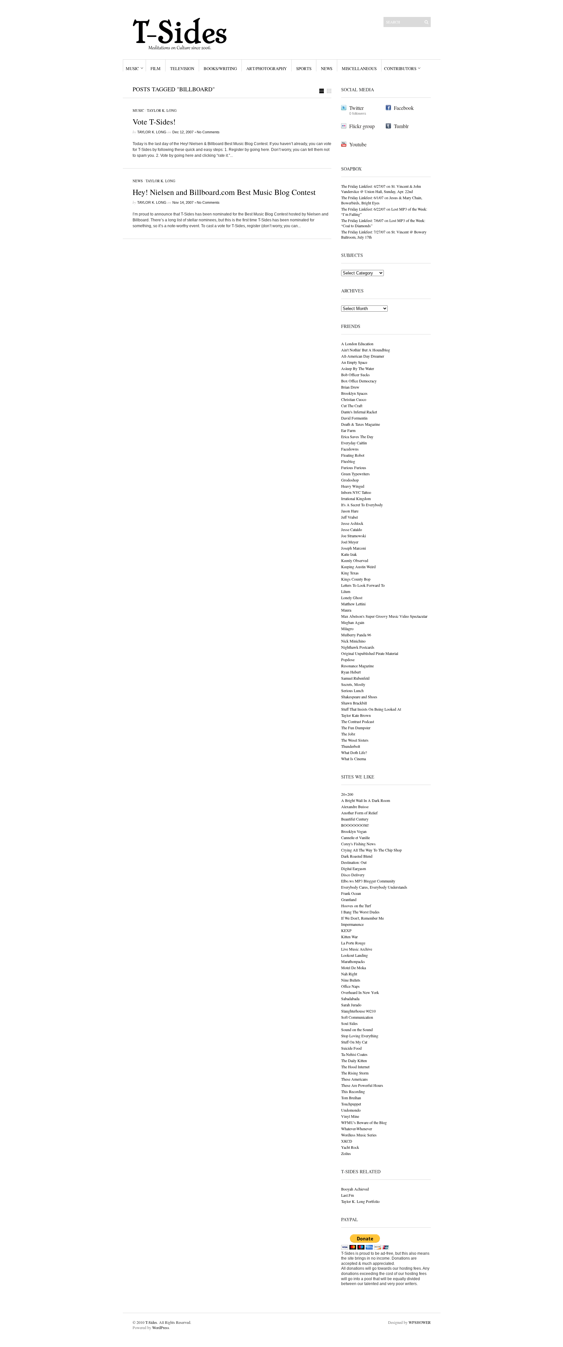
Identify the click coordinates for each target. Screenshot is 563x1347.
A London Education (357, 343)
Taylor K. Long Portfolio (360, 1201)
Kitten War (349, 936)
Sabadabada (350, 998)
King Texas (350, 572)
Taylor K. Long (162, 110)
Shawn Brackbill (354, 702)
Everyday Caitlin (354, 442)
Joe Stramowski (353, 535)
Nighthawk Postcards (357, 647)
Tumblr (401, 126)
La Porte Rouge (353, 942)
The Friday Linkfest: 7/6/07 (362, 220)
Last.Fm (347, 1195)
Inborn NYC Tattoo (356, 492)
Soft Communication (357, 1017)
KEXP (346, 930)
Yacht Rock (350, 1147)
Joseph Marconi (353, 548)
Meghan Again (352, 622)
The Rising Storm (354, 1072)
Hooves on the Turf (356, 905)
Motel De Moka (353, 967)
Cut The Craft (351, 405)
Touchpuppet (351, 1103)
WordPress (160, 1327)
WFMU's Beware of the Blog (364, 1122)
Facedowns (350, 448)
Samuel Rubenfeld (355, 678)
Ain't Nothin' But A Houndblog (365, 349)
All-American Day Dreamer (362, 356)
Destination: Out (354, 862)
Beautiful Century (354, 819)
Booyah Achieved (355, 1189)
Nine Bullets (350, 980)
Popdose (347, 659)
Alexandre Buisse (354, 806)
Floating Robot (352, 455)
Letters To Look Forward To (363, 585)
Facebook (404, 107)
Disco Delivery (353, 874)
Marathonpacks (353, 961)
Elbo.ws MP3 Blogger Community (368, 880)
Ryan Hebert (351, 671)
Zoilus (346, 1153)
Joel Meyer (349, 541)
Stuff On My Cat (354, 1041)
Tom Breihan (351, 1097)
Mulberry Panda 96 (356, 634)
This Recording (353, 1091)
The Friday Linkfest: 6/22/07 (363, 209)
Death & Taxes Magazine (360, 424)
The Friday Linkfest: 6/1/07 (362, 197)
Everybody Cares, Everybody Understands (374, 887)
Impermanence (352, 924)
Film (156, 68)
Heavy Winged (352, 486)
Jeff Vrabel (349, 517)
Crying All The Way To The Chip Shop (371, 849)
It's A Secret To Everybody (362, 504)
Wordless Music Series (359, 1134)
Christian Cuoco (353, 399)
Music (132, 68)
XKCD (346, 1141)
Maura (346, 610)
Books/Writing (220, 68)
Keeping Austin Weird (358, 566)
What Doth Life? (354, 752)
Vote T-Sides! (154, 121)
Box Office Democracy (359, 380)
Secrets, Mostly (353, 684)
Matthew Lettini (353, 603)
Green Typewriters (355, 473)
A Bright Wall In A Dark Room (365, 800)
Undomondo (351, 1110)
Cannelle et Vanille (355, 837)
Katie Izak (349, 554)
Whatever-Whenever (356, 1128)
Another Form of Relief (359, 812)
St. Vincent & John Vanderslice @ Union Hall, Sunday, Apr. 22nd (381, 189)
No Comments (208, 132)
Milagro (347, 628)
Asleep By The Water (357, 368)
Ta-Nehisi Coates (354, 1054)
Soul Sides (349, 1023)
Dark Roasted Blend (356, 856)
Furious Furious (353, 467)
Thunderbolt (350, 746)
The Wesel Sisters (354, 740)
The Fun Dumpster (355, 727)
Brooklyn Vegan (354, 831)
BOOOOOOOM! (355, 825)
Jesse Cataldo (351, 529)
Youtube (358, 144)
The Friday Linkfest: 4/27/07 (363, 186)
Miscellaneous (359, 68)
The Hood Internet (355, 1066)
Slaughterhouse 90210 (358, 1011)
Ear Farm (348, 430)
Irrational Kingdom (356, 498)
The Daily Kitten (354, 1060)
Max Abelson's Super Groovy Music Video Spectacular (384, 616)
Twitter (356, 107)
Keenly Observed (354, 560)
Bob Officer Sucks (355, 374)
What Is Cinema (353, 758)
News (326, 68)
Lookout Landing (354, 955)
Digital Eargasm (353, 868)
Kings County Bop (355, 579)
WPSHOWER (420, 1322)
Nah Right (349, 973)
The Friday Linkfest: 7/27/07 (363, 231)
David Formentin (354, 418)
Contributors (400, 68)
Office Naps (350, 986)
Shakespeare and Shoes (359, 696)
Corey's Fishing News (358, 843)
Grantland (348, 899)
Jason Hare (349, 510)
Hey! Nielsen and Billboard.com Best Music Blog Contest (224, 192)
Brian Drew (350, 387)
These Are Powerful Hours (362, 1085)
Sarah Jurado (351, 1004)
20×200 (347, 794)
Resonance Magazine (357, 665)
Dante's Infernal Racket (359, 411)
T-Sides (151, 1322)
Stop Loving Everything (359, 1035)
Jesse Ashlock (352, 523)
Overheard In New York (360, 992)
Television (182, 68)
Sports (303, 68)
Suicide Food (351, 1048)
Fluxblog (348, 461)
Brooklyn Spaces (354, 393)
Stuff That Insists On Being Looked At (371, 709)
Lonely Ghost (351, 597)
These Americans (354, 1079)
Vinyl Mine (350, 1116)
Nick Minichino (353, 641)
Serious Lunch (352, 690)
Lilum (345, 591)
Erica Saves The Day (357, 436)
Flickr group (362, 126)
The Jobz (348, 733)
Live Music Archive (356, 949)
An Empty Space (354, 362)
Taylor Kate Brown (356, 715)
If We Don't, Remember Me (362, 918)
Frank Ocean (351, 893)
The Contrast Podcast (357, 721)
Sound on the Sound (357, 1029)
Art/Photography (266, 68)
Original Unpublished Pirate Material (369, 653)
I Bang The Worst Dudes (360, 911)
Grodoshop (350, 479)
